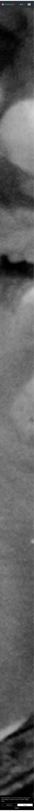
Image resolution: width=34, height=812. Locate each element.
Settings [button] (17, 808)
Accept (25, 805)
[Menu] (29, 4)
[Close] (32, 798)
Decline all (9, 805)
